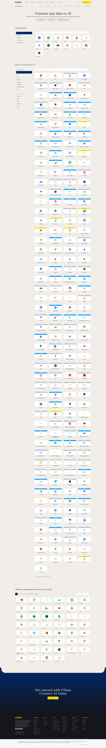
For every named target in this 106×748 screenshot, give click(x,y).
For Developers (55, 6)
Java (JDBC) (36, 721)
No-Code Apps (30, 593)
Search (79, 2)
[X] (18, 729)
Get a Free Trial (52, 698)
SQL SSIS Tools (46, 723)
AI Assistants (19, 35)
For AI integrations (41, 19)
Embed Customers (56, 726)
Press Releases (65, 721)
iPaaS (22, 593)
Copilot (18, 101)
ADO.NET (35, 723)
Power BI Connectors (37, 732)
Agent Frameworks (20, 42)
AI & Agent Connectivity (55, 724)
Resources (74, 725)
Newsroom (65, 723)
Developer (36, 593)
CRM (17, 74)
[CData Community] (22, 729)
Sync (44, 719)
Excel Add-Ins (36, 730)
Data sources (51, 19)
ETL (25, 593)
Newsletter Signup (75, 726)
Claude (18, 98)
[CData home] (19, 2)
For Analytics (42, 6)
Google (18, 106)
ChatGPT (18, 96)
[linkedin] (16, 729)
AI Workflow (19, 37)
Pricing (74, 6)
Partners (64, 728)
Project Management (20, 86)
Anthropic (84, 719)
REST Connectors (37, 728)
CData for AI (59, 2)
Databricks (19, 103)
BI (18, 593)
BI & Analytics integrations (63, 19)
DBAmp (44, 725)
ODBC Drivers (36, 719)
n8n (17, 108)
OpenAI (83, 728)
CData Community (75, 719)
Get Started (87, 6)
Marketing (18, 79)
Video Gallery (74, 730)
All (17, 33)
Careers (64, 730)
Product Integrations (56, 721)
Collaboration (19, 84)
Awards (64, 725)
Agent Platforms (20, 40)
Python (35, 725)
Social (18, 89)
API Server (35, 726)
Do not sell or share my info (83, 744)
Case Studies (74, 721)
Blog (73, 723)
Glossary (74, 728)
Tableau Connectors (37, 733)
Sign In (82, 6)
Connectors (60, 6)
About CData (65, 719)
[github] (20, 729)
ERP (17, 77)
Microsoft (84, 725)
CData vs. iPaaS (56, 727)
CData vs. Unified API (57, 729)
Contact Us (65, 732)
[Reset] (87, 32)
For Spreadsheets (48, 6)
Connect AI (45, 721)
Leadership (65, 726)
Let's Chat (85, 2)
